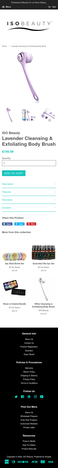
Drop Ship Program (29, 419)
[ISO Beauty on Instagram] (35, 397)
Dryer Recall (29, 354)
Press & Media (29, 441)
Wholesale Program (29, 416)
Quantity (6, 158)
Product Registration (29, 346)
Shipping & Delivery (29, 375)
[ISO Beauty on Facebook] (22, 397)
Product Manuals (29, 448)
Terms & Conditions (29, 383)
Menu (8, 6)
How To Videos (29, 444)
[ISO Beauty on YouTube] (41, 397)
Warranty (29, 367)
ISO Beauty (28, 456)
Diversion (29, 350)
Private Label (29, 427)
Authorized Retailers (29, 423)
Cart (54, 6)
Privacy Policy (29, 379)
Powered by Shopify (42, 456)
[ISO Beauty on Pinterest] (29, 397)
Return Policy (29, 371)
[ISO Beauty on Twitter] (16, 397)
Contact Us (29, 342)
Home (4, 46)
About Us (29, 339)
